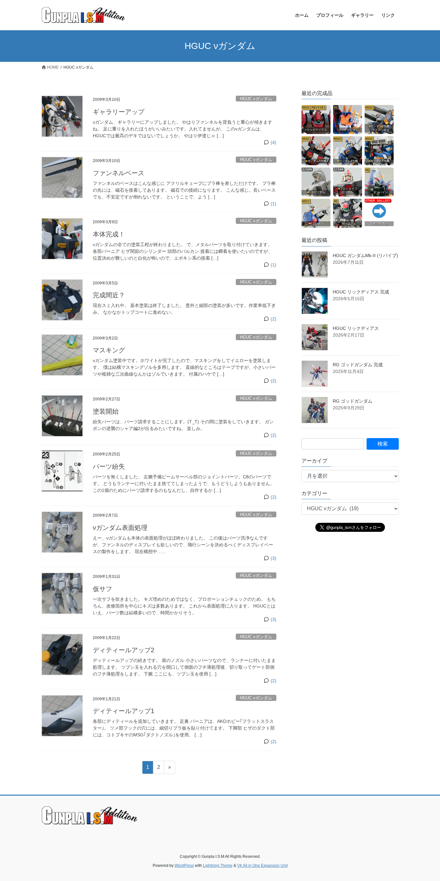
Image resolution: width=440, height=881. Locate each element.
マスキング (109, 350)
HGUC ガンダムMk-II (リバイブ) (365, 255)
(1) (273, 203)
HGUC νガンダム (256, 98)
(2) (273, 318)
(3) (273, 558)
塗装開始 (106, 411)
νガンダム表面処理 (120, 527)
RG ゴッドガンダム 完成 (358, 364)
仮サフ (102, 588)
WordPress (184, 865)
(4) (273, 142)
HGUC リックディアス (356, 328)
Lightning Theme (218, 865)
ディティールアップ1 (123, 710)
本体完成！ (109, 234)
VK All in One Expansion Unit (262, 865)
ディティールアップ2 (123, 650)
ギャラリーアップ (118, 111)
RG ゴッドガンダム (352, 401)
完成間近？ (109, 295)
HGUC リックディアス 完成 (361, 291)
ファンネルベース (118, 173)
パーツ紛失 (109, 466)
